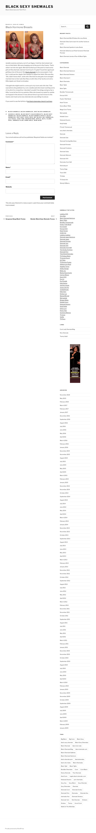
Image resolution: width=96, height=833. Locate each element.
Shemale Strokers (77, 796)
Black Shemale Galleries (68, 752)
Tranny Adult (64, 336)
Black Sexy (80, 739)
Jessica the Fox (64, 287)
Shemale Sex (84, 793)
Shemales (75, 793)
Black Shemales (27, 111)
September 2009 (65, 703)
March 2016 (63, 440)
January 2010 (64, 689)
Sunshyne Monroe (65, 312)
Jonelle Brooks (64, 289)
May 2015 (63, 468)
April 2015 (63, 472)
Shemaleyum (64, 165)
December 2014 (65, 486)
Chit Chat (20, 117)
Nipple (38, 118)
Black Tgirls (63, 85)
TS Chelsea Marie (65, 256)
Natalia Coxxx (64, 116)
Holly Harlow (63, 283)
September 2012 (65, 580)
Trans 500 (63, 172)
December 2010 (65, 651)
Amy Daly (63, 216)
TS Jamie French (65, 258)
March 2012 (63, 602)
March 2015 (63, 475)
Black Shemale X (65, 78)
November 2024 (65, 395)
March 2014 (63, 517)
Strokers (84, 800)
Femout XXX (64, 95)
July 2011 (62, 626)
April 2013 (63, 556)
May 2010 (63, 675)
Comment (10, 142)
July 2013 (63, 545)
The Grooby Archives (66, 250)
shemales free (65, 796)
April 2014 (63, 514)
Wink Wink (38, 120)
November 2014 (65, 489)
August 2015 (64, 458)
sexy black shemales (42, 111)
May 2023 (63, 398)
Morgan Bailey (64, 300)
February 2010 (64, 686)
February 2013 (64, 563)
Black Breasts (37, 114)
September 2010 (65, 661)
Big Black (64, 739)
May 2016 (63, 433)
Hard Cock (64, 776)
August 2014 (64, 500)
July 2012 (63, 587)
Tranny (70, 803)
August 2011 (64, 623)
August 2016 (64, 423)
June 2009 (63, 714)
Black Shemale (14, 111)
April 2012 (63, 598)
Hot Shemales (48, 117)
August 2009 (64, 707)
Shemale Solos (64, 151)
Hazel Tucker (64, 102)
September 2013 (65, 538)
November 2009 (65, 696)
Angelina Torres (64, 266)
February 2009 (64, 724)
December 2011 (65, 608)
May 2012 (63, 595)
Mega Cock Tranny (65, 109)
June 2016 (63, 430)
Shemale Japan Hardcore (67, 237)
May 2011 (63, 633)
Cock (27, 117)
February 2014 (64, 521)
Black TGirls (63, 220)
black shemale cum (81, 749)
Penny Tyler (63, 310)
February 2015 (64, 479)
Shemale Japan (64, 239)
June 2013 (63, 549)
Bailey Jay (63, 271)
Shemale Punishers (66, 148)
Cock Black (83, 769)
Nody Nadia (63, 123)
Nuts (44, 118)
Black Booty (26, 114)
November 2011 (65, 612)
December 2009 (65, 693)
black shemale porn (67, 759)
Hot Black (38, 117)
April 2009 (63, 717)
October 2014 (64, 493)
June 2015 (63, 465)
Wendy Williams (65, 183)
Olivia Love (63, 308)
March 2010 (63, 682)
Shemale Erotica (77, 790)
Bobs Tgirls (63, 88)
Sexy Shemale (82, 783)
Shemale (62, 134)
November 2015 (65, 454)
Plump (49, 118)
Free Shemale (77, 773)
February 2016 (64, 444)
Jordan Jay (63, 233)
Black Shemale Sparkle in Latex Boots (71, 47)
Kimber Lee (63, 294)
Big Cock (72, 739)
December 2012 (65, 570)
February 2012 (64, 605)
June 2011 (63, 630)
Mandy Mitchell (64, 296)
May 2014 (63, 510)
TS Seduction (64, 179)
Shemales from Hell (66, 162)
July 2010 (63, 668)
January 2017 (64, 412)
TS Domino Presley (65, 262)
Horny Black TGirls (65, 106)
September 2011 (65, 619)
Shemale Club (18, 120)
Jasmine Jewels (64, 285)
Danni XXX (63, 277)
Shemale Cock (65, 790)
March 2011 (63, 640)
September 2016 (65, 419)
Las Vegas (12, 118)
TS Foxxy (62, 319)
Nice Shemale (64, 333)
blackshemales (79, 759)
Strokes (63, 803)
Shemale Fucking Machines (68, 141)
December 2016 (65, 416)
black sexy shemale (67, 742)
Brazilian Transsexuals (66, 92)
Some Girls (28, 120)
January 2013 (64, 566)
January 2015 (64, 482)
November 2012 (65, 573)
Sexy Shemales (65, 786)
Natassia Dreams (65, 120)
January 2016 (64, 447)
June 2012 (63, 591)
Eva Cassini (63, 226)
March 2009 (64, 721)
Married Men (30, 118)
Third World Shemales (66, 254)
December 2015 (65, 451)
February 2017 (64, 409)
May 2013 (63, 552)
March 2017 (63, 405)
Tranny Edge (63, 169)
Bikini (18, 114)
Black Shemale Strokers (67, 74)
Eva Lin (62, 279)
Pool (10, 120)
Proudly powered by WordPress (14, 828)
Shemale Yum (64, 243)
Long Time (21, 118)
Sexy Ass (63, 783)
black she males (66, 762)
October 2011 (64, 616)
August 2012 (64, 584)
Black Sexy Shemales (29, 7)
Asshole (11, 114)
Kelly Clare (63, 291)
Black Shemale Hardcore (67, 71)
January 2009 (64, 728)
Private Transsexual (66, 127)
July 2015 (63, 461)
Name (8, 167)
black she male (76, 746)
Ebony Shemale (65, 773)
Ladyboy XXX (64, 214)
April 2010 (63, 679)
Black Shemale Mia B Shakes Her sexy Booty (73, 38)
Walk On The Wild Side (68, 806)
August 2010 (64, 665)
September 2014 (65, 496)
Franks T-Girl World (65, 224)
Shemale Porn (64, 252)
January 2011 (64, 647)
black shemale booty (37, 115)
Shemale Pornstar (65, 144)
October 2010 (64, 658)
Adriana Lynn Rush (65, 264)
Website (9, 187)
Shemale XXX (64, 158)
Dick (31, 117)
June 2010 (63, 672)
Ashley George (64, 268)
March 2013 (63, 559)
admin (21, 24)
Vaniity (62, 317)
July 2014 (63, 503)
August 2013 (64, 542)
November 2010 (65, 654)
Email (8, 177)
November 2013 (65, 531)
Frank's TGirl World (65, 99)
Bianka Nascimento (66, 273)
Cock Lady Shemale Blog (67, 329)
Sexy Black (72, 783)
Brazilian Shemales (66, 769)
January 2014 (64, 524)
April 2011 (63, 637)
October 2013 (64, 535)
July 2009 (63, 710)
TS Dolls (62, 176)
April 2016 (63, 437)
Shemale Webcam (65, 155)
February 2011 (64, 644)
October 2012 (64, 577)
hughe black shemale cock (78, 776)
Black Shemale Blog (67, 749)
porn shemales (78, 779)
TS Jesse (62, 315)
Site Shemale (76, 800)
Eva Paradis (63, 281)
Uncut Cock (78, 803)
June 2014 (63, 507)
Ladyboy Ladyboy (65, 235)
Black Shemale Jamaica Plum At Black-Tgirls (73, 56)
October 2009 (64, 700)
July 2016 (63, 426)
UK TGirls (62, 260)
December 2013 (65, 528)
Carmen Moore (64, 275)
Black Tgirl (64, 766)
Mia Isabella (63, 113)
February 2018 (64, 402)
